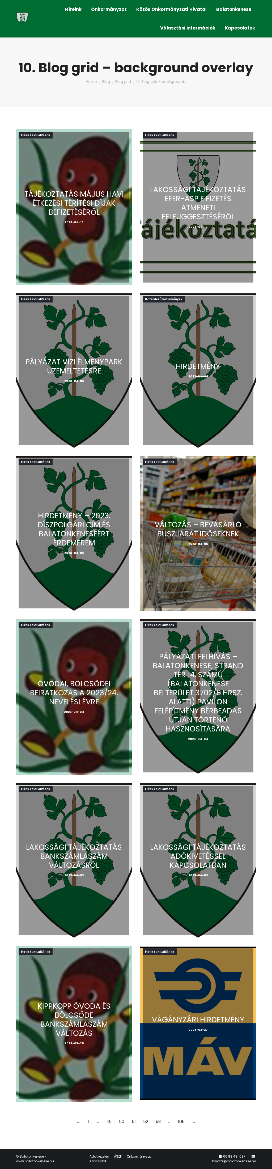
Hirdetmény (198, 366)
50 (121, 1121)
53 (158, 1121)
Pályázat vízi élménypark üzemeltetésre (74, 366)
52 (145, 1121)
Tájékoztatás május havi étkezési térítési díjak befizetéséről (74, 203)
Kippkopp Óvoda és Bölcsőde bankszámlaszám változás (74, 1019)
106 (181, 1121)
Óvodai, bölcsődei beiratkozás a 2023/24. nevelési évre (74, 693)
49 (109, 1121)
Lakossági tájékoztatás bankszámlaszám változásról (74, 856)
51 (134, 1121)
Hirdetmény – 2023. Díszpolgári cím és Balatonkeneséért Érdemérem (74, 529)
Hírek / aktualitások (35, 135)
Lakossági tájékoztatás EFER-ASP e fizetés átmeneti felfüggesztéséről (198, 203)
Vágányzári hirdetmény (198, 1020)
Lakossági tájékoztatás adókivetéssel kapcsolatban (198, 856)
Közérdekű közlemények (163, 299)
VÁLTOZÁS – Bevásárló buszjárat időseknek (198, 529)
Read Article (72, 217)
